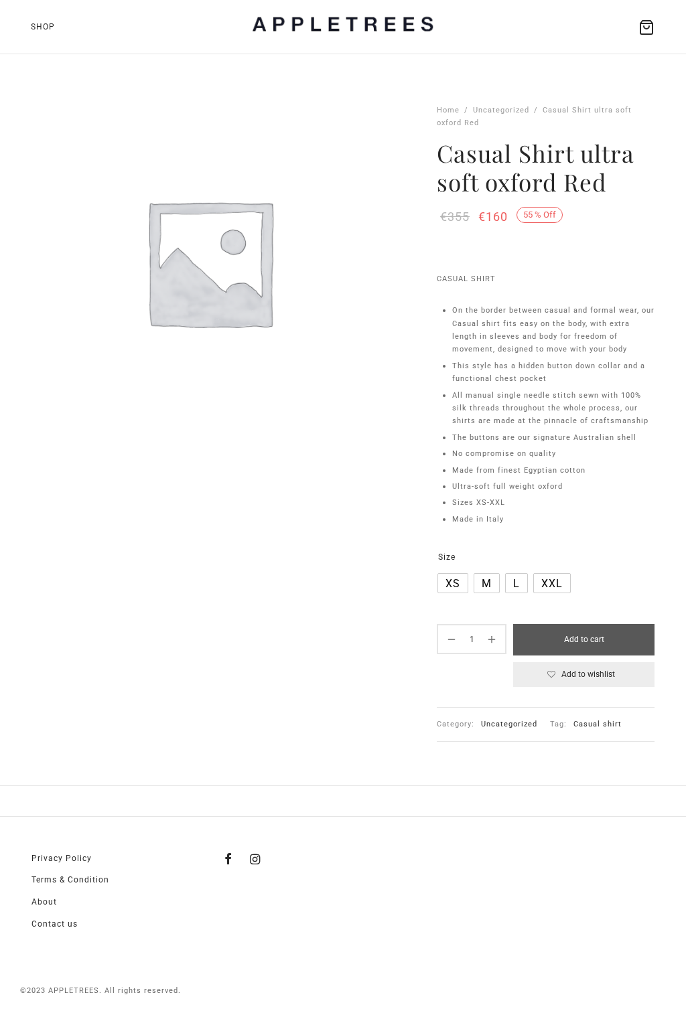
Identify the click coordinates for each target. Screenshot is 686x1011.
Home (448, 110)
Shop (43, 26)
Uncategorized (501, 110)
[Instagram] (255, 860)
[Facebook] (228, 860)
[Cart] (646, 27)
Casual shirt (597, 724)
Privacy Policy (61, 858)
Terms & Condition (70, 879)
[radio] (452, 583)
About (44, 902)
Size (447, 557)
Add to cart (584, 639)
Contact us (54, 924)
